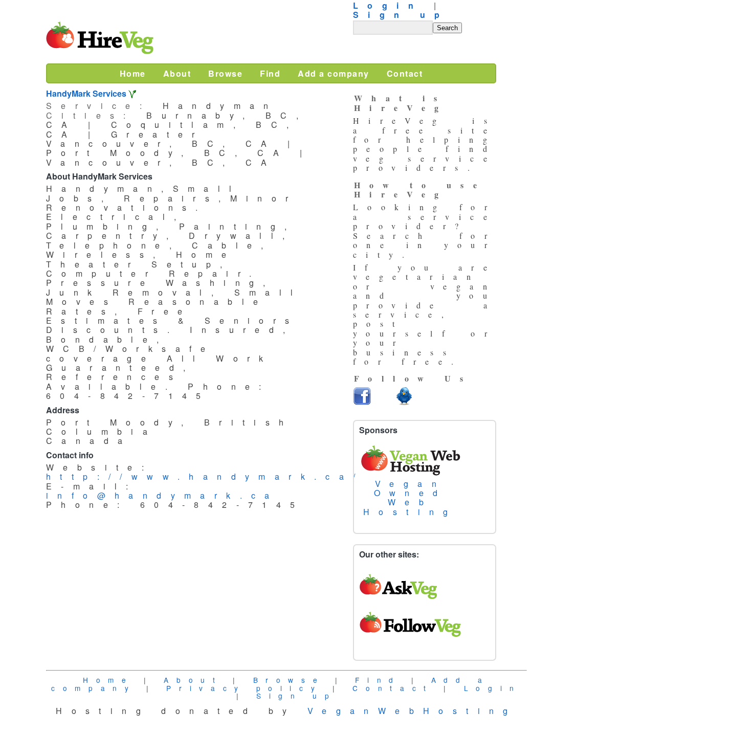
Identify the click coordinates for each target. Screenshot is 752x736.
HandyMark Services (86, 93)
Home (108, 680)
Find (378, 680)
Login (493, 688)
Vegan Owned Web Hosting (410, 498)
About (193, 680)
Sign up (401, 14)
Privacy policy (244, 688)
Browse (289, 680)
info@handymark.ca (162, 495)
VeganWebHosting (412, 711)
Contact (392, 688)
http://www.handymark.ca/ (205, 476)
